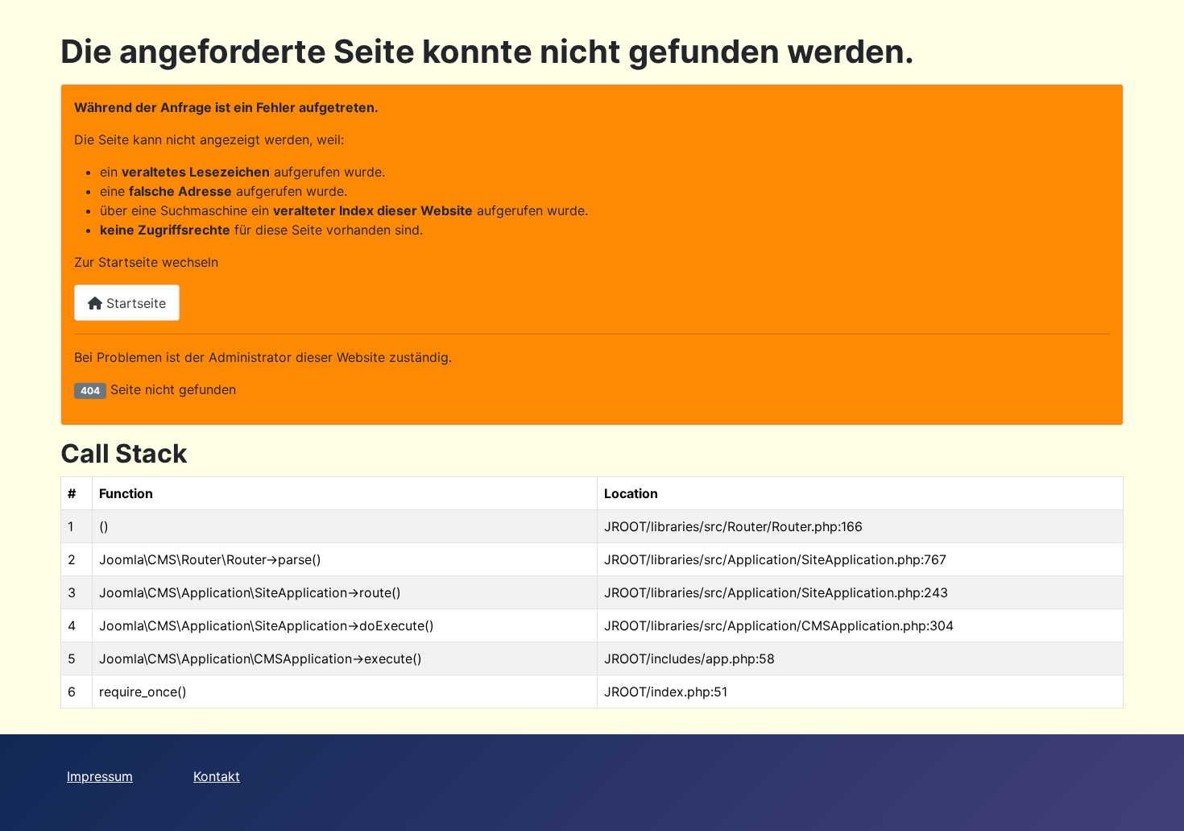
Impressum (100, 776)
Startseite (134, 303)
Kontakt (216, 776)
